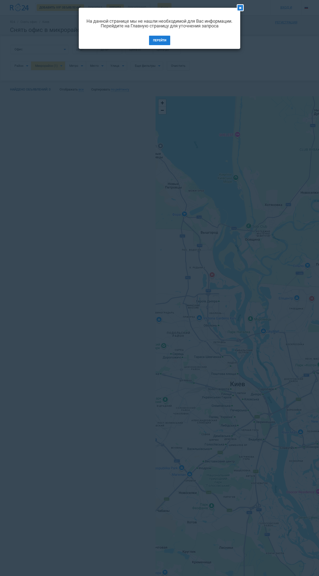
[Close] (240, 7)
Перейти (159, 40)
